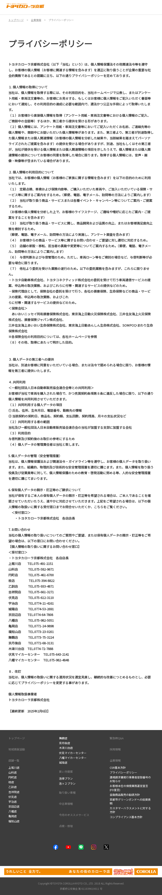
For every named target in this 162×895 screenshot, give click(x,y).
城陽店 (63, 763)
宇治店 (12, 802)
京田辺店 (13, 806)
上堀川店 (13, 768)
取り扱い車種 (67, 793)
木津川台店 (66, 748)
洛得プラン (66, 778)
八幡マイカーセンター (72, 758)
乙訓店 (12, 787)
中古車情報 (66, 804)
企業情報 (115, 760)
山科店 (12, 772)
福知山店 (13, 821)
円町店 (12, 777)
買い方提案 (66, 772)
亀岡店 (12, 816)
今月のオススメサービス (74, 815)
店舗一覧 (13, 760)
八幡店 (12, 811)
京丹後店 (64, 743)
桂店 (11, 782)
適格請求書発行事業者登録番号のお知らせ (130, 779)
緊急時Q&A (117, 738)
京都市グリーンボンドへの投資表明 (130, 801)
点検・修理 (66, 826)
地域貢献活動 (16, 749)
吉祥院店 (13, 792)
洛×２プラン (67, 784)
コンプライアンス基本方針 (126, 817)
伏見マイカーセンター (72, 753)
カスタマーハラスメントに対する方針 (130, 810)
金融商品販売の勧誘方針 (125, 795)
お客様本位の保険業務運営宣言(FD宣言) (129, 788)
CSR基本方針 (118, 768)
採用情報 (115, 749)
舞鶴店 (63, 738)
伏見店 (12, 797)
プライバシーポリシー (123, 772)
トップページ (16, 738)
